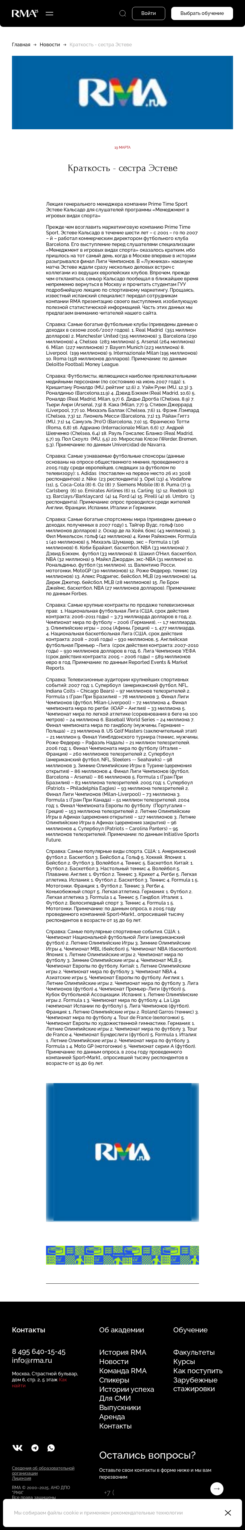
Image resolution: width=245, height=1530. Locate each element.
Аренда (112, 1417)
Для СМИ (115, 1398)
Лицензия (21, 1478)
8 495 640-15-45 (38, 1351)
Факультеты (194, 1352)
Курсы (184, 1361)
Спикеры (114, 1380)
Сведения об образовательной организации (43, 1471)
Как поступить (198, 1371)
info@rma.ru (32, 1360)
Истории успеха (126, 1389)
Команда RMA (123, 1371)
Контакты (115, 1426)
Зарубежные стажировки (195, 1384)
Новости (50, 44)
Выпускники (120, 1407)
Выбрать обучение (202, 13)
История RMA (122, 1352)
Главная (21, 44)
